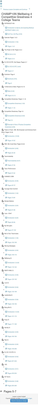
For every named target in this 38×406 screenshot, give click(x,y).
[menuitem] (1, 4)
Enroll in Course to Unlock (19, 401)
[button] (1, 2)
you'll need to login (26, 398)
